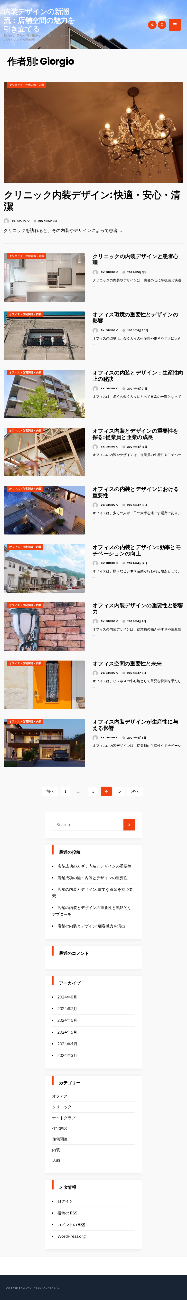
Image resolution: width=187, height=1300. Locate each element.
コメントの (71, 1224)
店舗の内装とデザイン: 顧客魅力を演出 (91, 926)
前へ (50, 791)
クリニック (16, 85)
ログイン (65, 1201)
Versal (53, 1287)
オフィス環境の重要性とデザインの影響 (135, 318)
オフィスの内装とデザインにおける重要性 (136, 492)
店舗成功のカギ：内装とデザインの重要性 (94, 866)
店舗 (56, 1160)
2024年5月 (67, 1032)
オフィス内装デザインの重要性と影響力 (138, 608)
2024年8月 (67, 997)
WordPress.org (71, 1236)
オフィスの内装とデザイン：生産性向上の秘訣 (138, 376)
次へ (135, 791)
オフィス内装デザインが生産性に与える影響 (135, 725)
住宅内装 (30, 85)
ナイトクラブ (63, 1118)
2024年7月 (67, 1008)
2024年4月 (67, 1044)
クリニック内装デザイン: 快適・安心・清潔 (92, 200)
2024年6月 (67, 1020)
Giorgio (23, 221)
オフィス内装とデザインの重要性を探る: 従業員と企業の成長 (135, 434)
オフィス (14, 314)
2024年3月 (67, 1055)
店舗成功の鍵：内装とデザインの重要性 (92, 878)
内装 (41, 85)
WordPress (32, 1287)
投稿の (67, 1213)
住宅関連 (28, 314)
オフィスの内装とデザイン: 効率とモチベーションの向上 (137, 550)
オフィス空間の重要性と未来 (127, 663)
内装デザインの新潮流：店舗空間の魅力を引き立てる (39, 20)
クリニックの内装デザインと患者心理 (135, 259)
